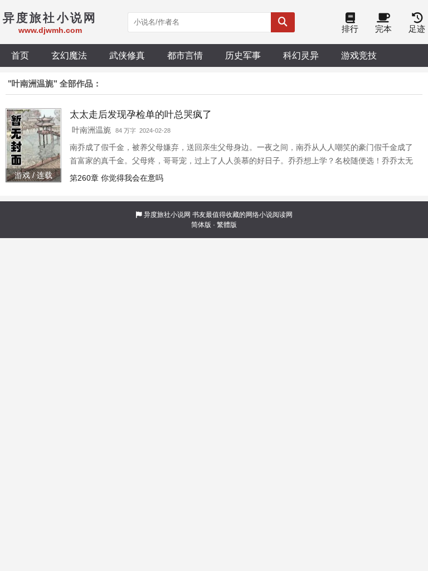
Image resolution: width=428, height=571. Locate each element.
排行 (350, 28)
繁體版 (227, 225)
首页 (20, 55)
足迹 (416, 28)
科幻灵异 (301, 55)
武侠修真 (127, 55)
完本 (383, 28)
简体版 (201, 225)
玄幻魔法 (69, 55)
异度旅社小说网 (167, 215)
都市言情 (185, 55)
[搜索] (283, 22)
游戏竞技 (359, 55)
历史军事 (243, 55)
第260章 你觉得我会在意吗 (116, 177)
